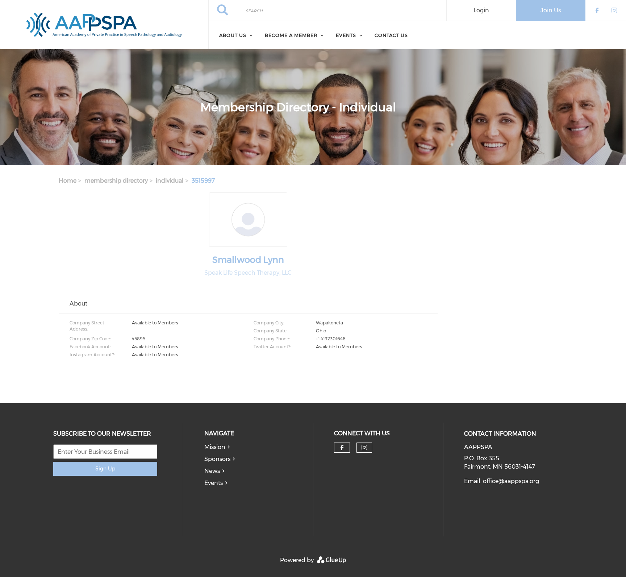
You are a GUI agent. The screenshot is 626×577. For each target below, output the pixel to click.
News (212, 471)
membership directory (116, 180)
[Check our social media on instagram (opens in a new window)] (364, 447)
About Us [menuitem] (232, 35)
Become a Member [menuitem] (291, 35)
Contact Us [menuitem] (391, 35)
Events (213, 483)
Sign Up (105, 468)
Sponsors (217, 459)
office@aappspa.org (511, 481)
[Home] (104, 24)
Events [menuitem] (346, 35)
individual (170, 180)
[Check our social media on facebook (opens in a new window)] (342, 447)
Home (67, 180)
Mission (214, 447)
